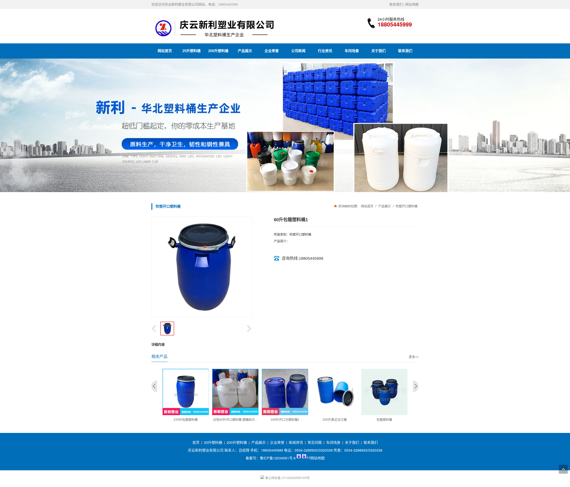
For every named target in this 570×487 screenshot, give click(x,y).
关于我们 (352, 442)
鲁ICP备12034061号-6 (278, 458)
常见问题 (314, 442)
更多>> (414, 357)
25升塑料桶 (213, 442)
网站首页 (367, 206)
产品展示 (384, 206)
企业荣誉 (277, 442)
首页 (196, 442)
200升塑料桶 (237, 442)
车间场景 (333, 442)
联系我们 (396, 4)
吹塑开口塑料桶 (406, 206)
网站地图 (412, 4)
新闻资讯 (296, 442)
